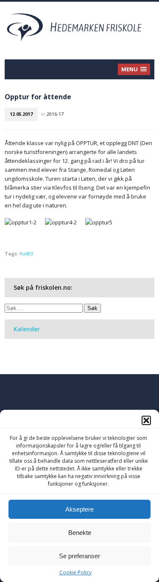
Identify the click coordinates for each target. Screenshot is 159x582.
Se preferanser (79, 556)
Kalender (27, 329)
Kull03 (26, 253)
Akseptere (79, 509)
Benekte (79, 532)
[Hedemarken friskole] (79, 26)
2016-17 (55, 114)
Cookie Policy (75, 572)
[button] (146, 420)
